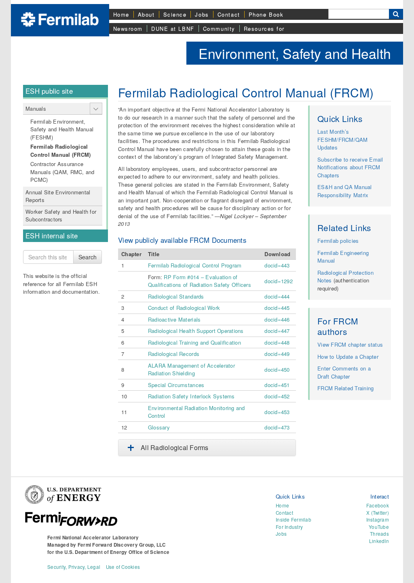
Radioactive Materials (174, 319)
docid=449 (276, 354)
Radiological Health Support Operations (196, 331)
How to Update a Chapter (347, 356)
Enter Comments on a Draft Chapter (344, 372)
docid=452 (276, 396)
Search (87, 257)
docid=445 (276, 307)
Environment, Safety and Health (295, 53)
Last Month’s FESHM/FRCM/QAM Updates (342, 139)
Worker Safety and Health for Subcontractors (60, 215)
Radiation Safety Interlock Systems (191, 396)
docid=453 (276, 412)
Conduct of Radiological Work (184, 307)
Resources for (264, 28)
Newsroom (128, 28)
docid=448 (276, 342)
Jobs (202, 14)
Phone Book (266, 14)
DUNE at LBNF (172, 28)
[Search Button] (396, 14)
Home (121, 14)
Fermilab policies (338, 240)
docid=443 (276, 265)
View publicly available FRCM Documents (182, 240)
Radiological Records (173, 354)
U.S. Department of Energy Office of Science (116, 552)
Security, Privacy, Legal (73, 567)
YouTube (379, 527)
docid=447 (276, 331)
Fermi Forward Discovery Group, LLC (122, 544)
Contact (229, 14)
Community (219, 28)
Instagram (377, 519)
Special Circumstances (176, 385)
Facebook (377, 505)
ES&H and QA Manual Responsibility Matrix (344, 191)
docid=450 (276, 369)
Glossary (159, 427)
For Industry (289, 527)
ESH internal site (51, 235)
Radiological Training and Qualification (194, 342)
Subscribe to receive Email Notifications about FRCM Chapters (350, 167)
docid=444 (276, 296)
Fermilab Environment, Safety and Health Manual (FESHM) (61, 129)
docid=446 (276, 319)
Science (175, 14)
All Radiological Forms (175, 447)
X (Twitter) (377, 512)
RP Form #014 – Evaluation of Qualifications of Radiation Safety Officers (199, 281)
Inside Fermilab (293, 519)
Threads (379, 533)
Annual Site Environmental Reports (58, 196)
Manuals (35, 108)
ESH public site (49, 91)
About (146, 14)
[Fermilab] (60, 18)
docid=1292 (278, 281)
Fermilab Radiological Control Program (195, 265)
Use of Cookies (123, 567)
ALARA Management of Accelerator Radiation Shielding (191, 369)
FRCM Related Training (345, 388)
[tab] (207, 448)
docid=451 (276, 385)
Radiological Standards (176, 296)
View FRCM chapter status (350, 344)
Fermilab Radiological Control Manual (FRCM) (60, 150)
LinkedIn (379, 541)
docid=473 (276, 427)
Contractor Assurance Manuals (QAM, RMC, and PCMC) (62, 171)
